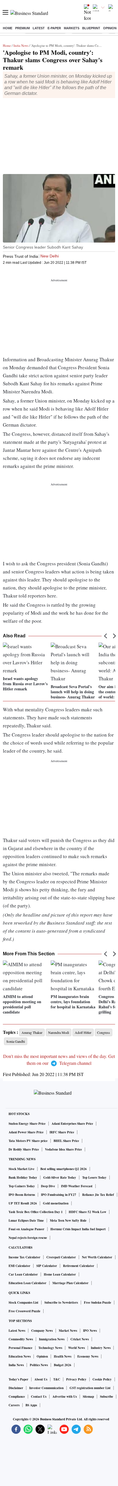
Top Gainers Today (22, 1186)
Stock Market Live (21, 1169)
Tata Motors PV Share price (28, 1141)
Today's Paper (18, 1379)
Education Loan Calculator (27, 1283)
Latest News (17, 1331)
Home (7, 28)
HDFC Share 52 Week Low (87, 1212)
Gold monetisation (55, 1203)
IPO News (90, 1331)
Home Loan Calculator (60, 1274)
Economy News (87, 1356)
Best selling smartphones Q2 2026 (63, 1169)
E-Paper (54, 28)
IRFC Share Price (62, 1132)
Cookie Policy (102, 1379)
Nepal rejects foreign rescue (28, 1238)
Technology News (50, 1348)
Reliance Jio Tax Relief (98, 1195)
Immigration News (51, 1339)
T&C (56, 1379)
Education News (20, 1356)
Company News (42, 1331)
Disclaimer (16, 1388)
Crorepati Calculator (61, 1257)
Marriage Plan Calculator (70, 1283)
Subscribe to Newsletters (61, 1303)
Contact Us (38, 1397)
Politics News (39, 1365)
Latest (39, 28)
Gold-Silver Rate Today (59, 1177)
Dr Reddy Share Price (24, 1149)
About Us (40, 1379)
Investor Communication (46, 1388)
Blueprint (91, 28)
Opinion (110, 28)
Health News (62, 1356)
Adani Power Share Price (26, 1132)
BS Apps (31, 1405)
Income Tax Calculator (24, 1257)
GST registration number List (90, 1388)
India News (20, 45)
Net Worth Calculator (97, 1257)
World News (76, 1348)
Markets (71, 28)
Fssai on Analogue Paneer (26, 1229)
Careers (14, 1405)
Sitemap (88, 1397)
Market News (68, 1331)
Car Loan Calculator (23, 1274)
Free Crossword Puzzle (24, 1311)
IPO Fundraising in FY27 (58, 1195)
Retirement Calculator (78, 1266)
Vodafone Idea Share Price (63, 1149)
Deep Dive (48, 1186)
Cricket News (79, 1339)
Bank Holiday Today (23, 1177)
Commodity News (21, 1339)
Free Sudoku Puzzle (97, 1303)
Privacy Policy (76, 1379)
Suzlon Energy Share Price (27, 1124)
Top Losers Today (94, 1177)
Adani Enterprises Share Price (72, 1124)
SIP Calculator (46, 1266)
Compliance (17, 1397)
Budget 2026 (62, 1365)
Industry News (101, 1348)
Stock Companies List (23, 1303)
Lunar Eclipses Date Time (26, 1221)
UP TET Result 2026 (23, 1203)
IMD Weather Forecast (77, 1186)
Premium (22, 28)
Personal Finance (20, 1348)
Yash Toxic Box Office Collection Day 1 (36, 1212)
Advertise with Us (64, 1397)
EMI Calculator (19, 1266)
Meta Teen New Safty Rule (68, 1221)
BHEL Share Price (66, 1141)
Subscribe (106, 1397)
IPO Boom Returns (22, 1195)
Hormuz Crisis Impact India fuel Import (78, 1229)
